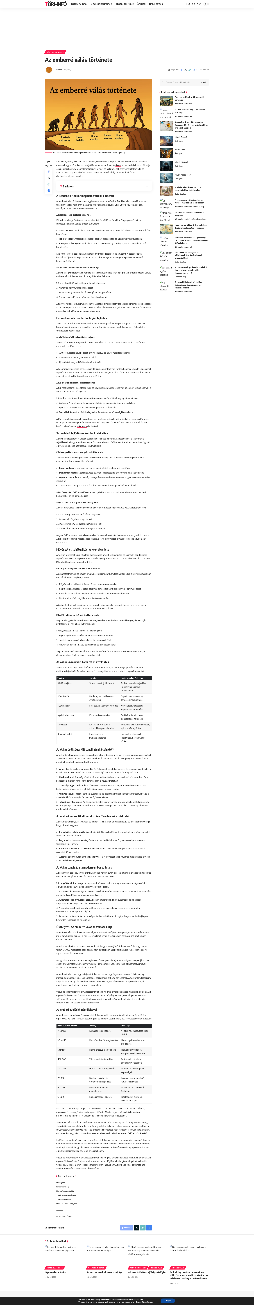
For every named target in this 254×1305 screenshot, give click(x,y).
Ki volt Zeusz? (181, 137)
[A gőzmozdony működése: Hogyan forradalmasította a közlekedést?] (166, 203)
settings (148, 1302)
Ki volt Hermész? (182, 150)
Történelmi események (183, 104)
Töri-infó (56, 4)
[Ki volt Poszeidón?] (166, 178)
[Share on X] (185, 70)
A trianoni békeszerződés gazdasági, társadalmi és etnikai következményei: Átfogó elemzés (191, 240)
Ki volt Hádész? (181, 162)
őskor (118, 165)
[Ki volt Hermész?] (166, 153)
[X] (189, 4)
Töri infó (58, 69)
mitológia (82, 426)
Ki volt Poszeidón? (183, 175)
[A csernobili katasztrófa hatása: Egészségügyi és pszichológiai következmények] (166, 286)
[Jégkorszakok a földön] (64, 1257)
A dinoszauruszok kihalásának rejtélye (105, 1272)
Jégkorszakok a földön (55, 1272)
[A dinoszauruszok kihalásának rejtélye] (106, 1257)
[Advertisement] (127, 27)
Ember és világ (180, 194)
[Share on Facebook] (181, 70)
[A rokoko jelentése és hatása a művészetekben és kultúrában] (166, 191)
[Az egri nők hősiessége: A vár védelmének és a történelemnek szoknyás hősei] (166, 256)
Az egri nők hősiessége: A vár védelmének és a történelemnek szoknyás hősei (188, 255)
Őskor (69, 1216)
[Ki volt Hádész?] (166, 166)
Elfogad (168, 1301)
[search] (193, 4)
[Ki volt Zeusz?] (166, 141)
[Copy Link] (189, 70)
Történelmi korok (55, 52)
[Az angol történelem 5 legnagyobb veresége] (166, 101)
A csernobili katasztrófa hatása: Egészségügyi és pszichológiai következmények (188, 285)
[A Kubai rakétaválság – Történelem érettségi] (166, 113)
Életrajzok (179, 141)
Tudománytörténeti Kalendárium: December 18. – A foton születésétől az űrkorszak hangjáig (191, 125)
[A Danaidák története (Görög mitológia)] (147, 1257)
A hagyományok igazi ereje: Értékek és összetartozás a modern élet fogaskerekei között (191, 270)
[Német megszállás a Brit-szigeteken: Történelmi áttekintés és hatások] (166, 229)
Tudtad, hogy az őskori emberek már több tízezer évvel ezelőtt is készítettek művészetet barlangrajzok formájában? (189, 1275)
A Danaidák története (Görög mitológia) (146, 1272)
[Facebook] (186, 4)
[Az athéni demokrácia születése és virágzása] (166, 216)
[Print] (194, 70)
